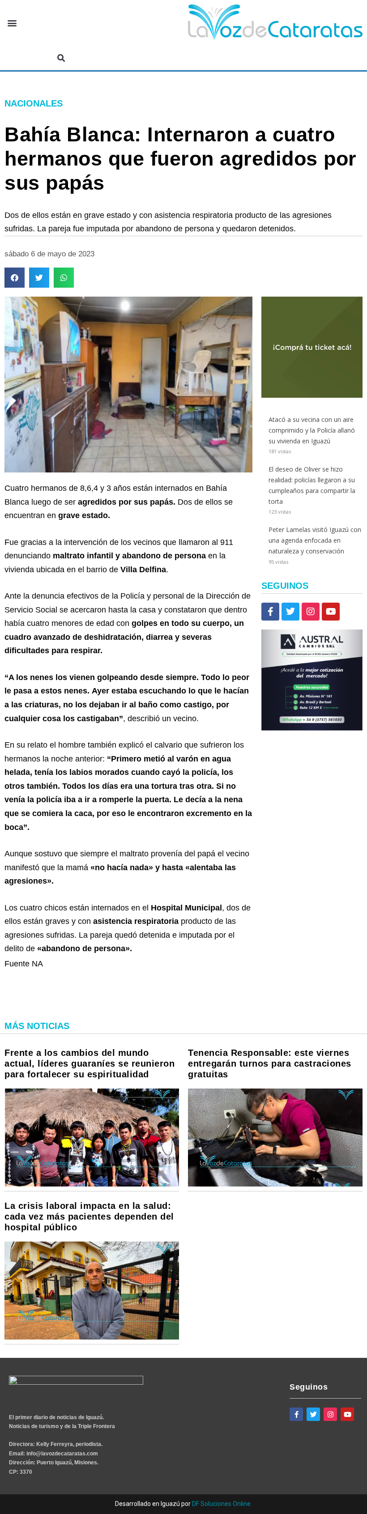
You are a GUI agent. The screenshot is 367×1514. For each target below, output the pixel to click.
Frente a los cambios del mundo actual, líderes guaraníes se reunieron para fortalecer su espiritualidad (89, 1063)
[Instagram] (311, 612)
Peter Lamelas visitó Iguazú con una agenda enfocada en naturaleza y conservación (315, 540)
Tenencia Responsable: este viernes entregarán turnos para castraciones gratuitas (269, 1063)
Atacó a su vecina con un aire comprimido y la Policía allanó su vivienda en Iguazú (312, 430)
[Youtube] (331, 612)
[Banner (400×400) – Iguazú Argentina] (312, 395)
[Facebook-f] (270, 612)
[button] (11, 23)
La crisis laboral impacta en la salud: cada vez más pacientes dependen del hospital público (89, 1216)
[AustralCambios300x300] (312, 728)
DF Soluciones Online (221, 1503)
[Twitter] (290, 612)
